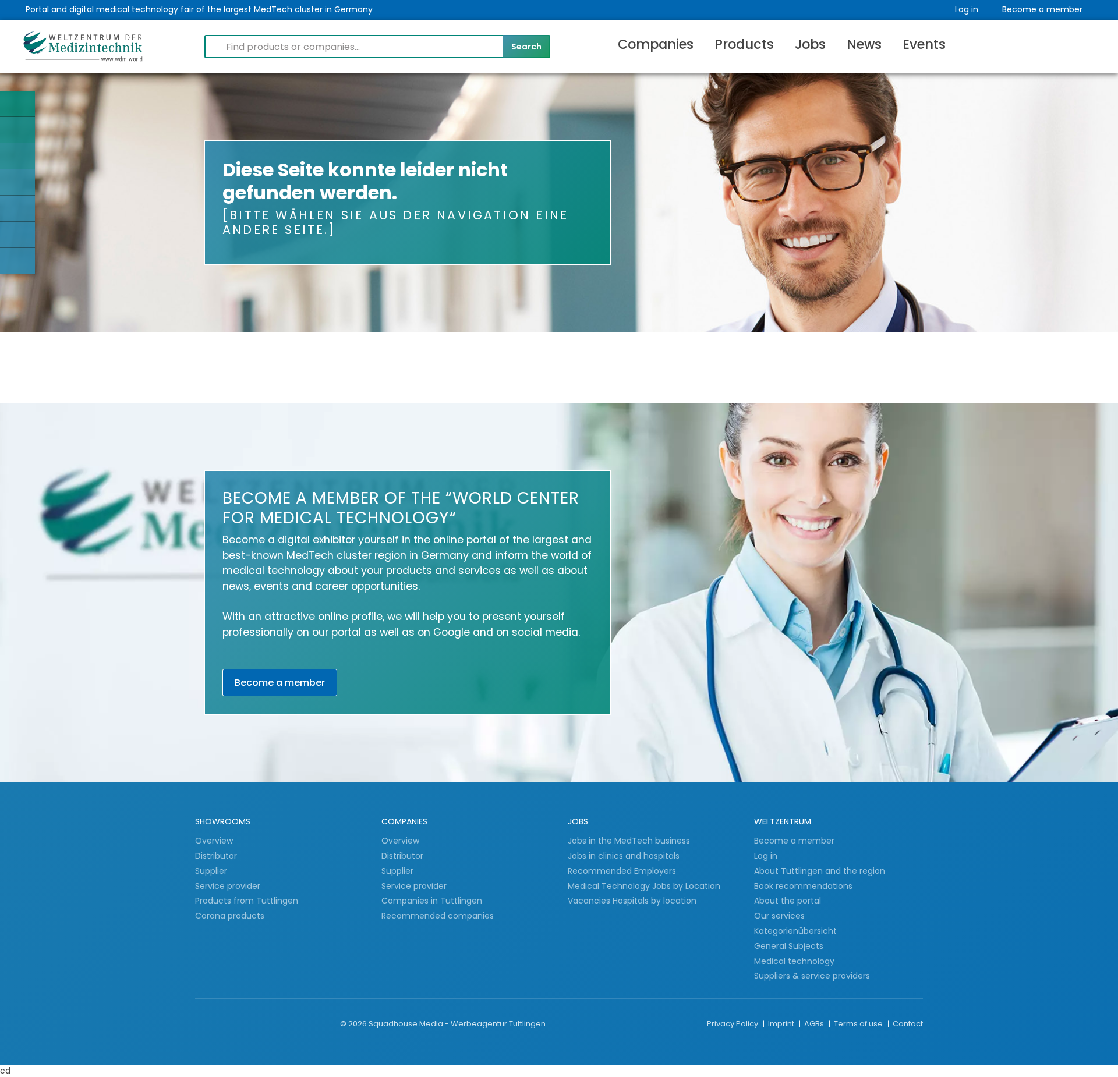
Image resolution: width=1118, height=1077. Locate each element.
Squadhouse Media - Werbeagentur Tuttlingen (457, 1023)
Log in (966, 9)
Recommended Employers (622, 871)
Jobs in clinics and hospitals (624, 856)
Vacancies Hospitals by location (632, 900)
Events (924, 44)
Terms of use (859, 1023)
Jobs (810, 44)
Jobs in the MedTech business (629, 840)
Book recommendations (803, 886)
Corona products (229, 916)
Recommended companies (437, 916)
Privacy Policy (733, 1023)
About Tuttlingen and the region (819, 871)
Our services (779, 916)
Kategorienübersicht (795, 931)
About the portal (787, 900)
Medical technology (794, 961)
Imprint (782, 1023)
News (864, 44)
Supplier (212, 871)
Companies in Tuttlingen (431, 900)
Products (744, 44)
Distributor (217, 856)
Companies (656, 44)
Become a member (1042, 9)
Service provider (229, 886)
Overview (214, 840)
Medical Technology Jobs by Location (644, 886)
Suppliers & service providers (812, 975)
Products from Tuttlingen (246, 900)
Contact (908, 1023)
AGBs (815, 1023)
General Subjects (788, 946)
